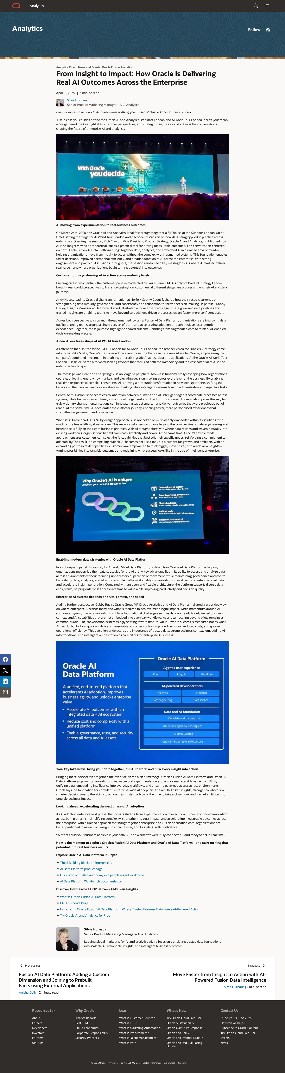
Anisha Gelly (27, 992)
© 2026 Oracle (98, 1062)
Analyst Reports (85, 1018)
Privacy (112, 1062)
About (36, 1018)
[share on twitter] (5, 670)
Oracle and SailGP (178, 1033)
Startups (37, 1043)
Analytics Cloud (66, 67)
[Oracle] (16, 5)
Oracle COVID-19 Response (184, 1028)
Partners (37, 1038)
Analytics (37, 5)
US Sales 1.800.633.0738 (237, 1018)
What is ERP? (127, 1023)
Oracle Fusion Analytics (117, 67)
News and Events (89, 67)
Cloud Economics (86, 1028)
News (224, 1043)
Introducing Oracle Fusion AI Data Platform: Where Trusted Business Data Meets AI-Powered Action (130, 909)
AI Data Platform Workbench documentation (91, 881)
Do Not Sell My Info (130, 1062)
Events (225, 1038)
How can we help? (232, 1023)
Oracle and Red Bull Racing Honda (184, 1044)
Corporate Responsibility (91, 1033)
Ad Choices (169, 1062)
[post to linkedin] (5, 681)
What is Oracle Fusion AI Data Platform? (88, 897)
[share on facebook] (5, 659)
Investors (38, 1033)
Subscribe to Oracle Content (239, 1028)
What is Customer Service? (137, 1018)
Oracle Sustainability (180, 1023)
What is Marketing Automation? (140, 1028)
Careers (37, 1023)
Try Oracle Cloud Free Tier (184, 1018)
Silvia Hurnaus (77, 100)
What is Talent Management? (138, 1038)
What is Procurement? (134, 1033)
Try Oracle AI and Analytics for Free (85, 915)
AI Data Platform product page (81, 869)
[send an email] (5, 692)
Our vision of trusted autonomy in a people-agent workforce (102, 875)
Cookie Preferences (151, 1062)
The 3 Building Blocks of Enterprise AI (86, 862)
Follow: (255, 29)
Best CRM (81, 1023)
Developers (39, 1028)
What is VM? (127, 1043)
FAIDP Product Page (74, 903)
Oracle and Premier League (185, 1038)
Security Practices (87, 1038)
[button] (255, 5)
